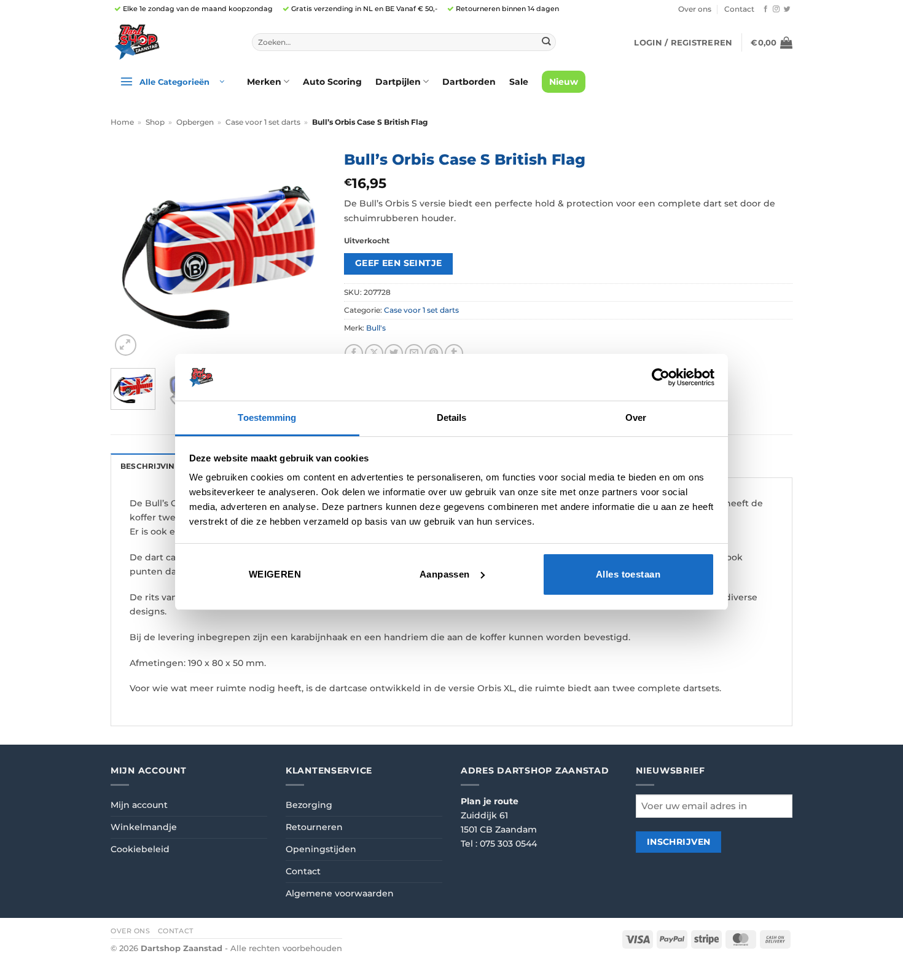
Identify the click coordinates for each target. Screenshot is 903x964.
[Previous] (130, 251)
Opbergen (195, 122)
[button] (683, 42)
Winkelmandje (144, 827)
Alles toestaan (628, 574)
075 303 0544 (508, 843)
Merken (264, 81)
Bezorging (309, 804)
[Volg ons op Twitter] (787, 9)
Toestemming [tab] (267, 417)
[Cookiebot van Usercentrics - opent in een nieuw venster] (660, 377)
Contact (739, 9)
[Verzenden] (545, 42)
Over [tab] (635, 417)
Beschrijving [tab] (150, 466)
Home (122, 122)
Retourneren (314, 827)
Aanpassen (445, 574)
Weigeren (275, 574)
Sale (518, 81)
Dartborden (469, 81)
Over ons (694, 9)
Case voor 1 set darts (262, 122)
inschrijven (679, 841)
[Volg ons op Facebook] (765, 9)
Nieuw (563, 81)
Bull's (376, 328)
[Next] (306, 251)
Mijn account (139, 804)
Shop (155, 122)
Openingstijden (321, 849)
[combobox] (404, 42)
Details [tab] (452, 417)
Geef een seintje (398, 262)
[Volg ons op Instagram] (776, 9)
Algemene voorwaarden (340, 893)
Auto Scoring (332, 81)
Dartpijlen (398, 81)
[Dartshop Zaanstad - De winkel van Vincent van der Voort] (172, 42)
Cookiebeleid (140, 849)
